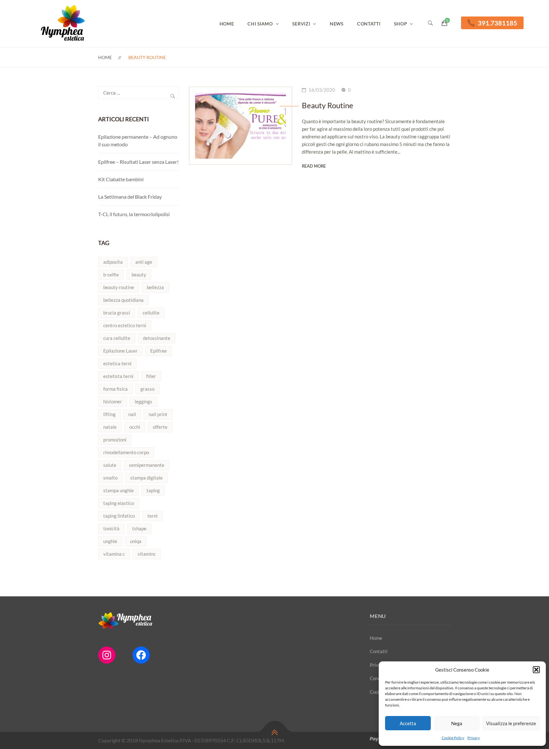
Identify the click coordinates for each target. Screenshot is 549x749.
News (336, 23)
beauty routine (118, 287)
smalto (110, 478)
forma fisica (115, 389)
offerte (160, 427)
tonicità (111, 528)
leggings (143, 401)
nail (132, 414)
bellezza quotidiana (123, 300)
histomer (112, 401)
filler (151, 376)
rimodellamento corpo (126, 452)
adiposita (113, 262)
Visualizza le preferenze (511, 723)
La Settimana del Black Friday (130, 197)
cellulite (151, 312)
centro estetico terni (124, 325)
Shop (400, 23)
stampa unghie (118, 490)
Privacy (473, 737)
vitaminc (147, 554)
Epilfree (158, 351)
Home (227, 23)
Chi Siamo (260, 23)
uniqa (135, 541)
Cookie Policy (453, 737)
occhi (134, 427)
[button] (536, 669)
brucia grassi (116, 312)
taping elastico (118, 503)
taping (153, 490)
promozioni (114, 439)
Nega (456, 723)
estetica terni (117, 363)
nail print (158, 414)
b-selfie (111, 274)
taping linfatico (119, 516)
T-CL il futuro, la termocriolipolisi (134, 214)
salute (109, 465)
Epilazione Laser (120, 351)
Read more (314, 166)
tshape (139, 528)
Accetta (408, 723)
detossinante (156, 338)
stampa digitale (146, 478)
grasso (147, 389)
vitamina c (114, 554)
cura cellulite (116, 338)
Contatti (369, 23)
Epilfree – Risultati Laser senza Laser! (138, 162)
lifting (109, 414)
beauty (139, 274)
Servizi (301, 23)
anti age (143, 262)
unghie (110, 541)
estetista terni (118, 376)
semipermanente (146, 465)
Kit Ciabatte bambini (121, 179)
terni (152, 516)
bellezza (155, 287)
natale (110, 427)
